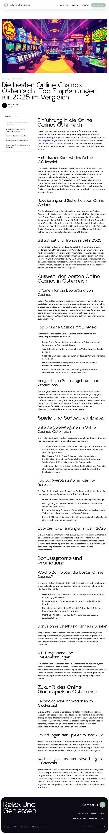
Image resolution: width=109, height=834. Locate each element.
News (93, 813)
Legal (103, 827)
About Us (82, 827)
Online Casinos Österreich (55, 143)
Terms (97, 827)
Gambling (5, 79)
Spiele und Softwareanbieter (16, 136)
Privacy (90, 827)
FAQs (102, 813)
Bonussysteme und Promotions (17, 140)
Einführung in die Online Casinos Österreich (17, 124)
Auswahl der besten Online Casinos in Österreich (15, 130)
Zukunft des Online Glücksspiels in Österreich (18, 146)
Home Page (83, 813)
